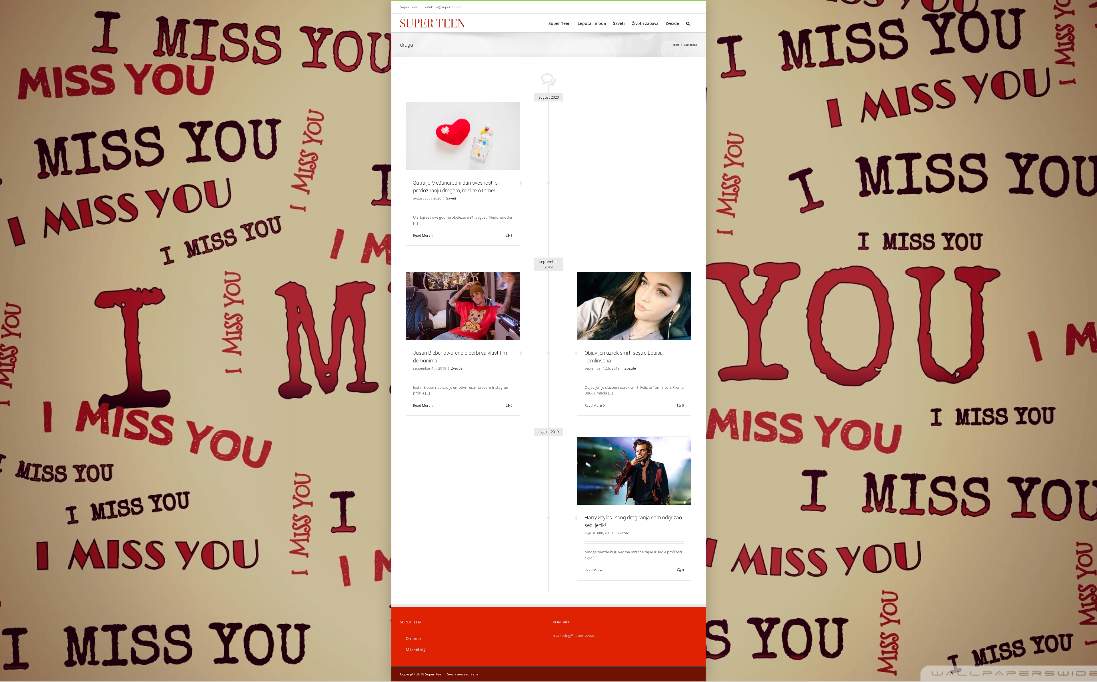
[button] (688, 23)
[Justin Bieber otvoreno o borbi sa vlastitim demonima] (463, 306)
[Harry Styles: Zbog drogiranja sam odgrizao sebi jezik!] (634, 471)
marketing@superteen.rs (574, 635)
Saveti (463, 148)
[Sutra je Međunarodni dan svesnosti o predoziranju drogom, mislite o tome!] (463, 136)
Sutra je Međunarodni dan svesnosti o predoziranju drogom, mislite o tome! (456, 126)
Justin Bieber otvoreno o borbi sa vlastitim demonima (456, 299)
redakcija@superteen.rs (443, 7)
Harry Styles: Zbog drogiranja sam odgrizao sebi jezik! (627, 463)
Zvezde (634, 316)
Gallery (470, 126)
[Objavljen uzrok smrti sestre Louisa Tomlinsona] (634, 306)
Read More (422, 235)
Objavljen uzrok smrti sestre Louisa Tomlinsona (627, 299)
